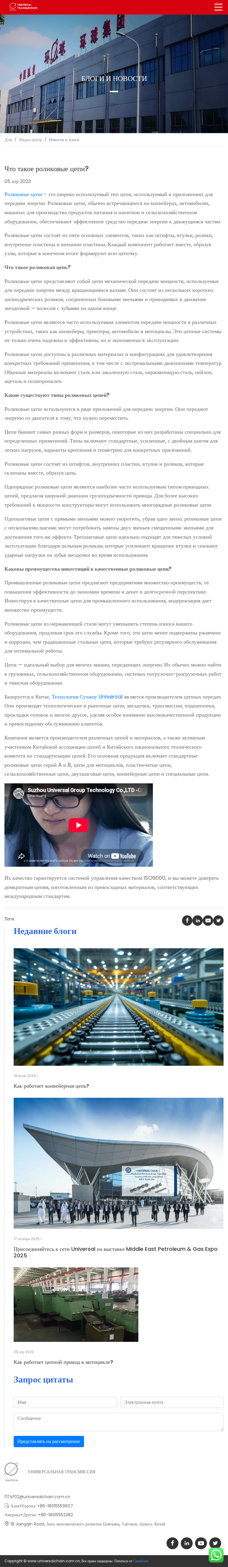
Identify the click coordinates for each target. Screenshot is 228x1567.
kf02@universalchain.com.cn (40, 1497)
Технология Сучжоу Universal (87, 696)
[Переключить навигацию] (218, 7)
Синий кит (140, 1560)
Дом (8, 140)
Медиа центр (30, 140)
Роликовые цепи (23, 194)
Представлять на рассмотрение (49, 1441)
